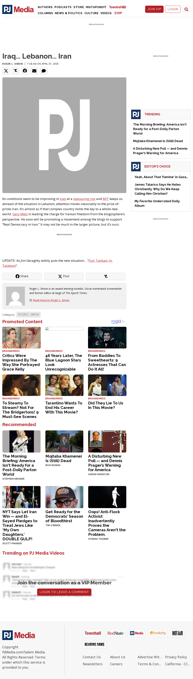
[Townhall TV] (118, 6)
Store (79, 7)
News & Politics (69, 13)
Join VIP (154, 9)
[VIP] (118, 12)
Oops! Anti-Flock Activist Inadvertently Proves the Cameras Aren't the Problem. (107, 523)
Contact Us (92, 657)
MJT (106, 199)
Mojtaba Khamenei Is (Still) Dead (63, 458)
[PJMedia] (18, 9)
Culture (91, 13)
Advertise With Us (150, 657)
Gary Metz (20, 214)
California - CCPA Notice (178, 664)
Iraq (63, 199)
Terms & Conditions (150, 664)
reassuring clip (84, 199)
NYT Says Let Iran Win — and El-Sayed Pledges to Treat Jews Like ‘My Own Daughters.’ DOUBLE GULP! (19, 525)
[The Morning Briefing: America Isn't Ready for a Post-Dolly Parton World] (21, 441)
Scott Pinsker (12, 543)
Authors (45, 7)
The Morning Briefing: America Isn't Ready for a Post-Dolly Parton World (19, 465)
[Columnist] (17, 296)
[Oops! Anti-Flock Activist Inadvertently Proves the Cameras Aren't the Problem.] (107, 496)
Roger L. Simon (12, 63)
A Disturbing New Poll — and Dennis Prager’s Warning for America (105, 463)
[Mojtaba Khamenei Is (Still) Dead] (64, 441)
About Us (117, 657)
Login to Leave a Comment (64, 592)
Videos (106, 13)
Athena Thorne (98, 539)
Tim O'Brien (52, 525)
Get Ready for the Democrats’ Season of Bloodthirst (64, 516)
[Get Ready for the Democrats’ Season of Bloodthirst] (64, 496)
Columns (45, 13)
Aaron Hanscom (98, 474)
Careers (116, 664)
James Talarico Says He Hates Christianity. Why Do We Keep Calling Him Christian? (158, 189)
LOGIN (173, 9)
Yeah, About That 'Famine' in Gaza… (161, 177)
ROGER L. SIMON (28, 314)
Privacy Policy (176, 657)
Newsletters (93, 664)
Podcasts (63, 7)
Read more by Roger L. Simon (51, 300)
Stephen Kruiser (13, 479)
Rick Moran (52, 465)
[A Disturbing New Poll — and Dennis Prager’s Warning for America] (107, 441)
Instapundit (96, 7)
